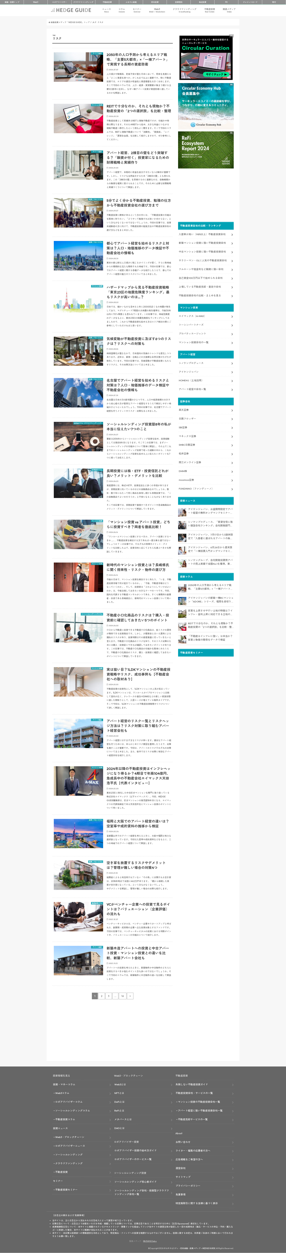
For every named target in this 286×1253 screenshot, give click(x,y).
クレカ (250, 2)
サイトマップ (183, 1177)
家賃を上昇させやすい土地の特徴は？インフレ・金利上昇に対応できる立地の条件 (210, 612)
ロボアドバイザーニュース (70, 1145)
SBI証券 (183, 427)
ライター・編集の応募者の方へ (193, 1150)
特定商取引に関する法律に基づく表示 (197, 1203)
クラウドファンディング (184, 10)
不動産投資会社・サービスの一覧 (194, 1093)
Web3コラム (62, 1093)
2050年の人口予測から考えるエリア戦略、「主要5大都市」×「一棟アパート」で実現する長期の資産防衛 (210, 587)
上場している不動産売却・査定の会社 (200, 286)
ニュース (106, 10)
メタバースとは (123, 1119)
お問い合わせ (183, 1142)
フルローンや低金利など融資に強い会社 (201, 269)
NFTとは (119, 1093)
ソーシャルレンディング (69, 1154)
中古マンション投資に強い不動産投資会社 (202, 251)
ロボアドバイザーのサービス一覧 (133, 1159)
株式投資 (202, 2)
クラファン (83, 2)
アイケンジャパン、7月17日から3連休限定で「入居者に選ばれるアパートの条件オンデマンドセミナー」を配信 (210, 536)
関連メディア (229, 10)
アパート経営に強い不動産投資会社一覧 (200, 1110)
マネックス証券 (187, 436)
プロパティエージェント (192, 333)
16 (122, 996)
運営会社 (181, 1168)
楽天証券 (184, 409)
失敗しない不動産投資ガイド (192, 1084)
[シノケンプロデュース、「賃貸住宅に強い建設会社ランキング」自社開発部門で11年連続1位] (182, 525)
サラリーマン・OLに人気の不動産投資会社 (203, 260)
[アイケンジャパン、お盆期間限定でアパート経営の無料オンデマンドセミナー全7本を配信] (182, 512)
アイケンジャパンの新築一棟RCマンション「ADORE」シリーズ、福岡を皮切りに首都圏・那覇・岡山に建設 (211, 600)
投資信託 (178, 2)
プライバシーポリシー (188, 1185)
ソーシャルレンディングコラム (72, 1110)
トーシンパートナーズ (191, 324)
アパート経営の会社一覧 (192, 389)
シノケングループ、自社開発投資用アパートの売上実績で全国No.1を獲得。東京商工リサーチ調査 (210, 562)
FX (226, 2)
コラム (122, 10)
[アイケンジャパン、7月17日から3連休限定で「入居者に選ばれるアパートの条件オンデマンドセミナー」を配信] (182, 538)
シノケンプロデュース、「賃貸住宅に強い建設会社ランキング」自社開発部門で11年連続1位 (210, 524)
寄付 (274, 2)
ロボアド (59, 2)
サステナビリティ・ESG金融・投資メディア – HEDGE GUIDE (189, 1248)
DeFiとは (119, 1101)
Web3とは (120, 1084)
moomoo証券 (186, 479)
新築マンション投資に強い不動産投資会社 (202, 242)
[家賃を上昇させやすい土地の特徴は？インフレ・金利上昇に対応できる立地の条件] (182, 614)
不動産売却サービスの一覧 (193, 1119)
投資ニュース (60, 1128)
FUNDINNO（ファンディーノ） (196, 488)
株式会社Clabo (150, 1241)
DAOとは (119, 1128)
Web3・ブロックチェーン (69, 1137)
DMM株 (183, 471)
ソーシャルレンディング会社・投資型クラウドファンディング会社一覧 (141, 1192)
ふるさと (131, 2)
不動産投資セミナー (66, 1189)
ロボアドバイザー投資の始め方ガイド (135, 1150)
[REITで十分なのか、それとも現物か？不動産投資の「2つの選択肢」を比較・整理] (182, 626)
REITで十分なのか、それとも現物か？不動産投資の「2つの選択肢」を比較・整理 (210, 625)
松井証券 (184, 453)
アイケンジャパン (189, 371)
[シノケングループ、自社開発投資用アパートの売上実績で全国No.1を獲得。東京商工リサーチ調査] (182, 563)
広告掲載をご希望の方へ (189, 1159)
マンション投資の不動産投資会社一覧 (199, 1101)
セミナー (137, 10)
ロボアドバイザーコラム (69, 1101)
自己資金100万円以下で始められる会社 (201, 278)
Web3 (157, 10)
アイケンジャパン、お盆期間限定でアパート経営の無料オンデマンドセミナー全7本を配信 (210, 511)
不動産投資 (107, 2)
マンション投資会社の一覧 (194, 342)
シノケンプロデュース (191, 363)
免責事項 (181, 1194)
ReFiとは (119, 1110)
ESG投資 (155, 2)
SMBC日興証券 (187, 444)
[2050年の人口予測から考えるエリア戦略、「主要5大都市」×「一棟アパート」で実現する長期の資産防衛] (182, 588)
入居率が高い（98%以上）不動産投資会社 (202, 234)
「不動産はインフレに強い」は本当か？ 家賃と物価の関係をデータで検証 (210, 638)
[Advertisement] (112, 1032)
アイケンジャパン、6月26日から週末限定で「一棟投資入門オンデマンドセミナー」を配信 (210, 549)
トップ (12, 2)
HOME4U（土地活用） (191, 380)
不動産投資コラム (65, 1119)
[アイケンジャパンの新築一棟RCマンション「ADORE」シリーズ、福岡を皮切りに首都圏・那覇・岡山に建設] (182, 601)
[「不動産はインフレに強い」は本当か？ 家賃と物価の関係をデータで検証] (182, 639)
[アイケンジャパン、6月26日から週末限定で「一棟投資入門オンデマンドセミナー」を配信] (182, 550)
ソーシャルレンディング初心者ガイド (135, 1181)
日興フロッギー (187, 418)
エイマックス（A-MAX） (192, 316)
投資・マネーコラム (64, 1084)
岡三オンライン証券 (190, 462)
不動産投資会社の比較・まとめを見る (200, 295)
